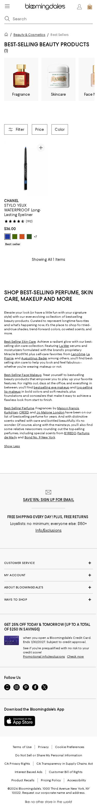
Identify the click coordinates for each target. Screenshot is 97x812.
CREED (24, 412)
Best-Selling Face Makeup (23, 375)
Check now (75, 656)
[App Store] (19, 721)
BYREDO (70, 433)
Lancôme (78, 354)
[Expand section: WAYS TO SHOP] (48, 600)
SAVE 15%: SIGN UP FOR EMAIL (48, 500)
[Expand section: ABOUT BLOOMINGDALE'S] (48, 587)
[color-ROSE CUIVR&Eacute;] (22, 236)
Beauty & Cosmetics (29, 35)
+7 (35, 236)
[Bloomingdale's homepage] (7, 35)
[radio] (7, 236)
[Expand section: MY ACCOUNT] (48, 575)
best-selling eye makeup (51, 387)
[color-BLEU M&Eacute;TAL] (7, 236)
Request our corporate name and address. (53, 793)
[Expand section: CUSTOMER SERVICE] (48, 563)
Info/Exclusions (48, 530)
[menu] (7, 6)
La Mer (64, 346)
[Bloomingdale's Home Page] (45, 7)
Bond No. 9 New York (40, 437)
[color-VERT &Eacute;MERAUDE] (29, 236)
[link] (25, 221)
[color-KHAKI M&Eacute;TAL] (14, 236)
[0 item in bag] (90, 7)
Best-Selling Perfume (19, 408)
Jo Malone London (50, 412)
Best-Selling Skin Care (20, 341)
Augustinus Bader (34, 358)
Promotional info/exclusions (44, 656)
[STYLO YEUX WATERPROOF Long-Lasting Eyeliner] (25, 168)
